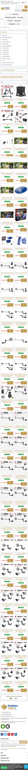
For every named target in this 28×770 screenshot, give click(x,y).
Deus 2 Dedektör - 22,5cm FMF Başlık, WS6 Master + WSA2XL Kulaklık (21, 657)
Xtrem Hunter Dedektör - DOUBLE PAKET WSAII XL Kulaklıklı (7, 100)
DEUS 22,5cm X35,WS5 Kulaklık (21, 273)
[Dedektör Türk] (6, 8)
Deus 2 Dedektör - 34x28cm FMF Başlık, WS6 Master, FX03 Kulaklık (21, 604)
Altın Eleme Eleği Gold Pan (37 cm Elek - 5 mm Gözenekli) (21, 149)
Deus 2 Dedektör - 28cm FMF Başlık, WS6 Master (20, 554)
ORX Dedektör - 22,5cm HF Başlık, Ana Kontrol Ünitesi (7, 427)
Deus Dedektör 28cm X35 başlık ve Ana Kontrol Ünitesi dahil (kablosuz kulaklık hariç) (21, 323)
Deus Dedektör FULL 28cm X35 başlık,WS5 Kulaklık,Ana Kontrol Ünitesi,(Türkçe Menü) (7, 401)
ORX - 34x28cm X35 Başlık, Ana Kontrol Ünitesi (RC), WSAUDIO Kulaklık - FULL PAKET (21, 528)
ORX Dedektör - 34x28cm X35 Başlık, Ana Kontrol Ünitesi (7, 476)
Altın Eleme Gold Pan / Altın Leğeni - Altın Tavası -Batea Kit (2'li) (7, 224)
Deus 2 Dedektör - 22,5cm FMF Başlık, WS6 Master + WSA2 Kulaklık (21, 631)
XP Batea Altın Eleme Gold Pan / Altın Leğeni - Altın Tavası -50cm (21, 198)
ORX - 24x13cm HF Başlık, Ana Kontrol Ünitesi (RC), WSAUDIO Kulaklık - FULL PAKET (7, 502)
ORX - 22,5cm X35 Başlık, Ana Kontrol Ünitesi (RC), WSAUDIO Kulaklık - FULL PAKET (21, 502)
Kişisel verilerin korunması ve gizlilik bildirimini (10, 748)
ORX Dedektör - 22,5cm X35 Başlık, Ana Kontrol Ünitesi (7, 451)
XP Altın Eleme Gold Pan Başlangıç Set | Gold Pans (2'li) (7, 249)
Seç (2, 81)
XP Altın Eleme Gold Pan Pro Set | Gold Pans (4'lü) (21, 223)
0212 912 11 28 (16, 3)
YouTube (9, 734)
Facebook (2, 734)
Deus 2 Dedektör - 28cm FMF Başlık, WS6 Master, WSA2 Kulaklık (7, 631)
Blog (13, 2)
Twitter (5, 734)
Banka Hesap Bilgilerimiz (6, 2)
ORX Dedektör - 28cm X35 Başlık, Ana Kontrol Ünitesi (21, 451)
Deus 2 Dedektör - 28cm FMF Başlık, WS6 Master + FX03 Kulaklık (7, 605)
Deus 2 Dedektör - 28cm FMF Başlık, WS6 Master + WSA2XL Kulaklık (7, 683)
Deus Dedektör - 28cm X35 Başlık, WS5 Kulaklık (21, 401)
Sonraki (16, 698)
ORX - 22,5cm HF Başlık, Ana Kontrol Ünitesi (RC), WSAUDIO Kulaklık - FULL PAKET (21, 476)
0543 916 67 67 (7, 3)
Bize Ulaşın (18, 2)
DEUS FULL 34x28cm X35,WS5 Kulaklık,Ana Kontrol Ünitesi (7, 298)
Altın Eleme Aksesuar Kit (7, 148)
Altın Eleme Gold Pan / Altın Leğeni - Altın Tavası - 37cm (21, 174)
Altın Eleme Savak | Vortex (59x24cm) (21, 249)
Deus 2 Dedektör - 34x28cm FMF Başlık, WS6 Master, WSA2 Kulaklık (7, 657)
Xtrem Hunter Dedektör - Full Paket (7, 124)
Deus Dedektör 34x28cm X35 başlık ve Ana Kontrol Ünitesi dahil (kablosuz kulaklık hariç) (7, 349)
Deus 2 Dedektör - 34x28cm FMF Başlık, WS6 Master (7, 578)
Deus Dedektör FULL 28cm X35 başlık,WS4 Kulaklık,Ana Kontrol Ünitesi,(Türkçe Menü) (21, 375)
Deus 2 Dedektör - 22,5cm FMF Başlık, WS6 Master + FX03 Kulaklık (21, 579)
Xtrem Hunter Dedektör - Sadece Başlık (21, 100)
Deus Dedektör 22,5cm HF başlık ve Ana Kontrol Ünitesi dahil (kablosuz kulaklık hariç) (21, 349)
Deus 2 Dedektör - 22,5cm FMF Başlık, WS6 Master (7, 554)
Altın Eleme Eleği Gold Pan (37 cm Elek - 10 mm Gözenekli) (7, 174)
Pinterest (12, 734)
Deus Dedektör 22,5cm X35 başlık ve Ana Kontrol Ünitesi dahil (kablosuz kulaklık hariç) (7, 323)
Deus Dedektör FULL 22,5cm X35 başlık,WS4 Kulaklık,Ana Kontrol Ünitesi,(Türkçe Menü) (7, 375)
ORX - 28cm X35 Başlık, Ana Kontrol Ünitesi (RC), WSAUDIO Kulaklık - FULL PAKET (7, 528)
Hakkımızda (11, 1)
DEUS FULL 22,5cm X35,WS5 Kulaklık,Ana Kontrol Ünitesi (20, 298)
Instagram (15, 734)
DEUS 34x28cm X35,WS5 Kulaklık (7, 273)
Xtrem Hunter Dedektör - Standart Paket (21, 124)
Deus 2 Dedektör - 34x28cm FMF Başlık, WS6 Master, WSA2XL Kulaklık (21, 683)
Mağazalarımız (4, 1)
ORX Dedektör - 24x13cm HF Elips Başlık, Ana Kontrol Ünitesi (21, 427)
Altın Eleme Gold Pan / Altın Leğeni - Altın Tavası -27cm (7, 198)
